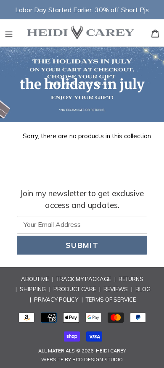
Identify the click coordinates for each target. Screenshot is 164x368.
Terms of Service (111, 299)
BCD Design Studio (97, 360)
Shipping (33, 289)
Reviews (115, 289)
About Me (35, 279)
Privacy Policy (56, 299)
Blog (143, 289)
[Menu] (9, 33)
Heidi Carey (111, 351)
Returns (131, 279)
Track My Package (83, 279)
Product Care (74, 289)
